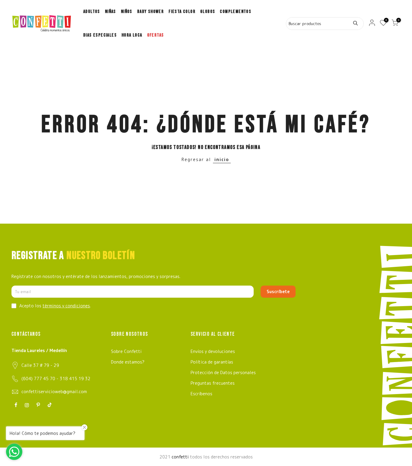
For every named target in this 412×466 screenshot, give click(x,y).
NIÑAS (110, 12)
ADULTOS (91, 12)
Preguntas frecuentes (213, 383)
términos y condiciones (66, 306)
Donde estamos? (127, 362)
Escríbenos (201, 393)
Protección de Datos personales (223, 372)
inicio (221, 159)
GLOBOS (207, 12)
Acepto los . (55, 306)
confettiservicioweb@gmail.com (54, 391)
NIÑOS (126, 12)
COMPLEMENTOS (235, 12)
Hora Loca (132, 35)
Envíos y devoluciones (213, 351)
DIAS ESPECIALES (100, 35)
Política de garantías (212, 362)
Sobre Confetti (126, 351)
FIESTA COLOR (182, 12)
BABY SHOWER (150, 12)
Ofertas (155, 35)
